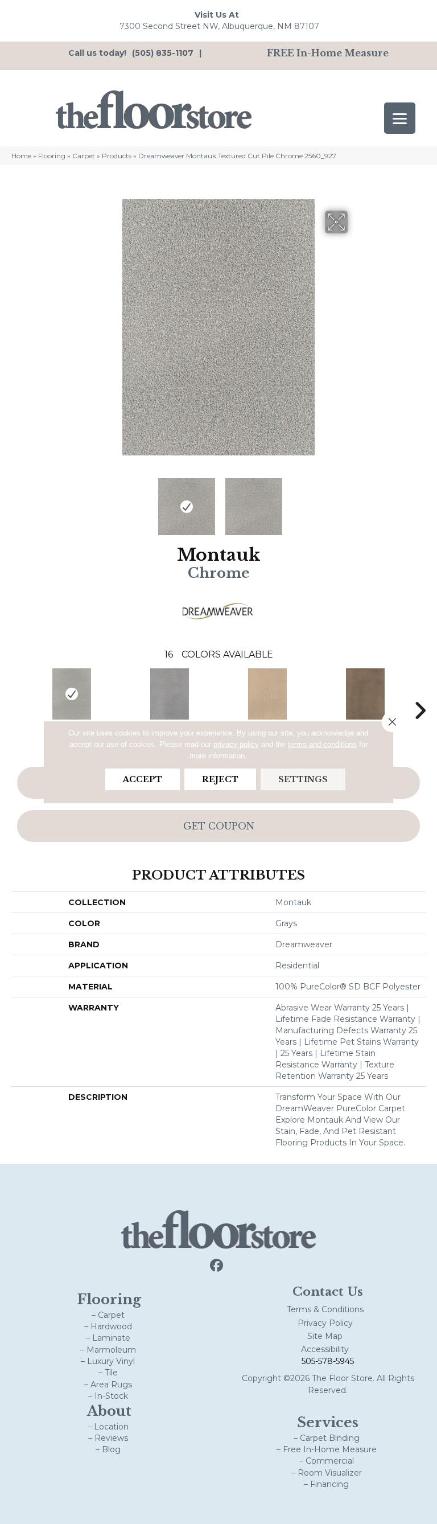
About (109, 1411)
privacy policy (236, 744)
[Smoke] (169, 694)
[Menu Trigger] (399, 118)
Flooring (51, 155)
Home (21, 155)
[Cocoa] (365, 694)
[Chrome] (72, 694)
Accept (142, 779)
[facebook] (217, 1266)
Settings (303, 779)
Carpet (83, 155)
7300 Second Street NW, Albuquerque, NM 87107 (219, 26)
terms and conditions (322, 744)
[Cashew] (267, 694)
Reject (220, 779)
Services (327, 1422)
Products (116, 155)
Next (355, 501)
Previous (82, 501)
